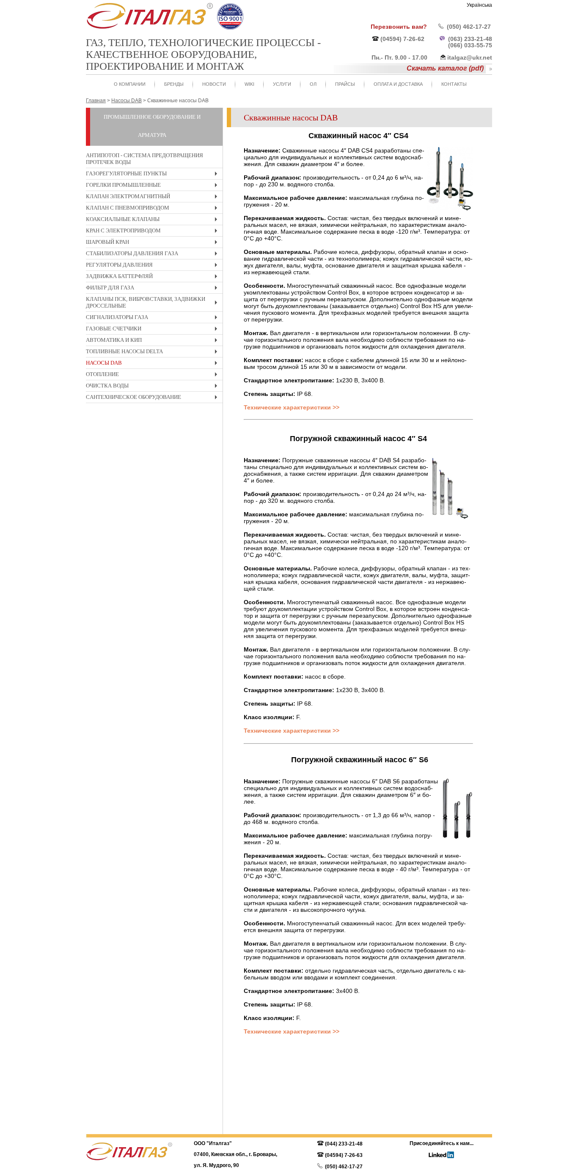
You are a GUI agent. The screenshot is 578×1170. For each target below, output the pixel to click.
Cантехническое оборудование (153, 398)
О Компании (130, 84)
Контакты (454, 84)
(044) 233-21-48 (344, 1144)
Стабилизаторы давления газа (153, 254)
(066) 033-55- (466, 45)
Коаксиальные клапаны (153, 220)
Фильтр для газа (153, 288)
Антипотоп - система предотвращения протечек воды (144, 158)
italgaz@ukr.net (469, 57)
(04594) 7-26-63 (344, 1155)
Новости (214, 84)
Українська (479, 5)
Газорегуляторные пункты (153, 174)
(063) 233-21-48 (470, 38)
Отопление (153, 375)
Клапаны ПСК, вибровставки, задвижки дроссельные (153, 303)
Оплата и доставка (398, 84)
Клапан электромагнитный (153, 197)
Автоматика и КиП (153, 341)
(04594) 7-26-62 (402, 38)
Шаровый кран (153, 243)
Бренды (174, 84)
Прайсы (345, 84)
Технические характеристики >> (291, 407)
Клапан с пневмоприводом (153, 209)
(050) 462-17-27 (469, 26)
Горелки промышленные (153, 186)
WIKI (249, 84)
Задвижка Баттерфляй (153, 277)
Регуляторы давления (153, 266)
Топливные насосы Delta (153, 352)
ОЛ (313, 84)
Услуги (282, 84)
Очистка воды (153, 386)
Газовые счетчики (153, 329)
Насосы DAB (153, 364)
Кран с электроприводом (153, 231)
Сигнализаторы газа (153, 318)
